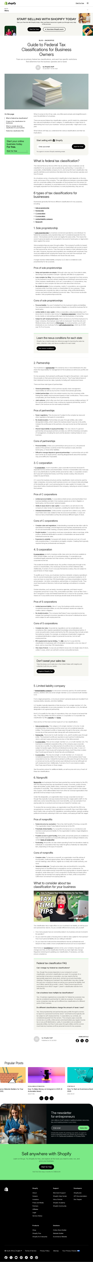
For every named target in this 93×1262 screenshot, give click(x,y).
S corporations (39, 554)
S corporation (40, 216)
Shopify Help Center (60, 1196)
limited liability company (43, 691)
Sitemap (56, 1251)
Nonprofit (39, 222)
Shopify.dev (78, 1193)
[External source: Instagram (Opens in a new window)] (21, 1257)
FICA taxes (60, 323)
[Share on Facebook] (77, 1040)
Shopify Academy (59, 1203)
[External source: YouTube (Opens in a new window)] (16, 1257)
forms (59, 718)
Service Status (37, 1216)
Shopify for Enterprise (39, 1237)
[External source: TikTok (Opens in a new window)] (26, 1257)
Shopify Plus (36, 1233)
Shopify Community (59, 1206)
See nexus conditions (46, 348)
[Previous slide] (41, 1098)
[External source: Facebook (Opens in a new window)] (6, 1257)
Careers (35, 1196)
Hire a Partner (57, 1199)
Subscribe (83, 1128)
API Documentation (80, 1196)
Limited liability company (44, 219)
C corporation (40, 213)
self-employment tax (66, 325)
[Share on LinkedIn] (86, 1040)
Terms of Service (30, 1251)
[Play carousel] (46, 1098)
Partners (35, 1206)
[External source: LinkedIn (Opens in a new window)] (31, 1257)
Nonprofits (37, 782)
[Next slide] (52, 1098)
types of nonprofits (47, 840)
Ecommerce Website (60, 1237)
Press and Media (38, 1203)
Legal (34, 1212)
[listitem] (46, 1081)
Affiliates (35, 1209)
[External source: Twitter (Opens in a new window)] (11, 1257)
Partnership (40, 211)
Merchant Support (59, 1193)
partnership (50, 368)
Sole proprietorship (42, 208)
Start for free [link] (78, 146)
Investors (35, 1199)
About (34, 1193)
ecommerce (48, 948)
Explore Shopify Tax (45, 671)
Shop (34, 1230)
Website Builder (58, 1233)
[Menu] (87, 3)
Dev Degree (78, 1199)
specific (51, 718)
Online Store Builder (59, 1230)
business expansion (69, 314)
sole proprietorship (42, 233)
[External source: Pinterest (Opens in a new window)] (36, 1257)
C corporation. (41, 742)
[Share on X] (82, 1040)
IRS (62, 641)
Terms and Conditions (66, 1136)
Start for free (80, 3)
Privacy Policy (80, 1136)
